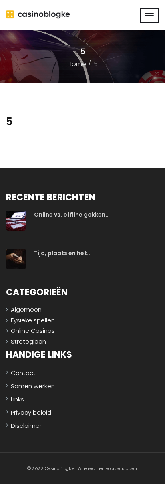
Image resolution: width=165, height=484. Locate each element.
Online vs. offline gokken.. (71, 215)
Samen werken (33, 386)
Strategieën (28, 341)
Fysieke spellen (33, 320)
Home (77, 64)
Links (17, 399)
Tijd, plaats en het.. (62, 253)
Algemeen (26, 309)
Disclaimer (26, 425)
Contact (23, 373)
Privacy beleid (31, 412)
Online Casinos (33, 330)
